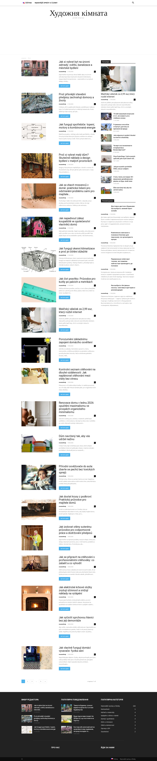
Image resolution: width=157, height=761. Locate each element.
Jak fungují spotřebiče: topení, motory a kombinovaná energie (77, 126)
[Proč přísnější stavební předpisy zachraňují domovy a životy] (36, 103)
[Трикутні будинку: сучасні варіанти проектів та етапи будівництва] (66, 708)
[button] (133, 3)
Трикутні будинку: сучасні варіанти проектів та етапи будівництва (83, 708)
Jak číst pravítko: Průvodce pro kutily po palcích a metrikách (77, 280)
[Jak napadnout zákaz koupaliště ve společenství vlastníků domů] (36, 227)
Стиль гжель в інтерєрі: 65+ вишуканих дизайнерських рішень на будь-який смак (123, 179)
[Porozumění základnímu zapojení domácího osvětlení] (36, 350)
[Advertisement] (78, 39)
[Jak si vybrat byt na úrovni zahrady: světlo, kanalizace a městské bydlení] (34, 68)
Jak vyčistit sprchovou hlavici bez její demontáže (76, 619)
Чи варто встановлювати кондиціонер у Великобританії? (122, 148)
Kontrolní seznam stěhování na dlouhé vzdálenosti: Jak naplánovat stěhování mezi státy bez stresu (77, 374)
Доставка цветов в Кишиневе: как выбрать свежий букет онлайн (123, 208)
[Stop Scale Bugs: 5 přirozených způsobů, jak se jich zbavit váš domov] (106, 159)
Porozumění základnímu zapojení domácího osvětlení (75, 341)
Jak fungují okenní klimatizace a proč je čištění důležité (77, 250)
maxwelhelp (62, 71)
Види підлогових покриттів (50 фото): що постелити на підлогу (84, 718)
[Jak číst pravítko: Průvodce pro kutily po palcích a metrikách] (38, 289)
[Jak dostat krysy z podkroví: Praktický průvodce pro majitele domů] (38, 507)
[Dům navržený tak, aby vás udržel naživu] (36, 443)
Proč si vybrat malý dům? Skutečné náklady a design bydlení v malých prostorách (75, 157)
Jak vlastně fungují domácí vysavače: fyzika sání (75, 649)
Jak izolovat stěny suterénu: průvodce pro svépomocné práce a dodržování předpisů (75, 530)
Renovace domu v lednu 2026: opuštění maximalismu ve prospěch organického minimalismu (76, 407)
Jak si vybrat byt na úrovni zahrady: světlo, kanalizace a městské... (44, 708)
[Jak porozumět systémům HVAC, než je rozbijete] (106, 169)
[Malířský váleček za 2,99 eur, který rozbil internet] (38, 320)
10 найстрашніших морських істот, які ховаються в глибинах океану (123, 116)
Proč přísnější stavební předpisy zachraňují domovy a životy (76, 97)
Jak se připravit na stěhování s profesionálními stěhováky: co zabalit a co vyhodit (77, 560)
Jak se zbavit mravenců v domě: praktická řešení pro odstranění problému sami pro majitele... (77, 189)
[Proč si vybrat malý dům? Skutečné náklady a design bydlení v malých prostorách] (36, 165)
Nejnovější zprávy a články (46, 3)
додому (23, 58)
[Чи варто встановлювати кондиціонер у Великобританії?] (106, 148)
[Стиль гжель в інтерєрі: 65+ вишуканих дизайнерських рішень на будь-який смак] (106, 179)
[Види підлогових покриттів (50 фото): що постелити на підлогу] (66, 719)
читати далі (64, 86)
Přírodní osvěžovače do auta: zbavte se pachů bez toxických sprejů (77, 469)
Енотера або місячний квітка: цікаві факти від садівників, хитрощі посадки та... (84, 729)
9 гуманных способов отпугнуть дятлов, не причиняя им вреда (121, 127)
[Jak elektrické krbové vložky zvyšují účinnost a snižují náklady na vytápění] (36, 598)
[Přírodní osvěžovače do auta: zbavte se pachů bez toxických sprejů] (38, 477)
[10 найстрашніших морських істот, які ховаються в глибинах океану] (106, 116)
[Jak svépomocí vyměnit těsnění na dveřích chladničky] (106, 138)
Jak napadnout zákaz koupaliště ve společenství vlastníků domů (74, 221)
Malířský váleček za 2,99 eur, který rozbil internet (75, 310)
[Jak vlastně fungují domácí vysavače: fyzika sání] (36, 657)
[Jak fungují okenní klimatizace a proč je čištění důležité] (38, 259)
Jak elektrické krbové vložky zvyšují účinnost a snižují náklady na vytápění (75, 590)
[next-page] (45, 681)
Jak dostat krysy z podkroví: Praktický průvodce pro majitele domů (75, 499)
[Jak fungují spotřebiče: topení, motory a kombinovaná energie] (33, 131)
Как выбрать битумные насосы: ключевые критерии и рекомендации (123, 287)
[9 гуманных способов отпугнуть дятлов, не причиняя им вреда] (106, 127)
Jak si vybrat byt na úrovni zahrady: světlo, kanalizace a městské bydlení (75, 65)
